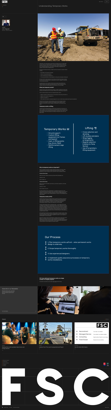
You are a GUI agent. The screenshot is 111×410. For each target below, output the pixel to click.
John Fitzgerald (5, 29)
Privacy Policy (10, 407)
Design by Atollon (107, 407)
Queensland (5, 361)
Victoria (4, 365)
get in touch (55, 281)
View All (107, 319)
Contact (101, 1)
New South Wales (6, 360)
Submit (36, 311)
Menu (107, 1)
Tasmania (4, 364)
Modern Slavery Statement (16, 407)
